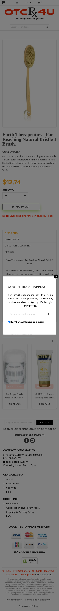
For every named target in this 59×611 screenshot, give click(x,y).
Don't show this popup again (27, 322)
